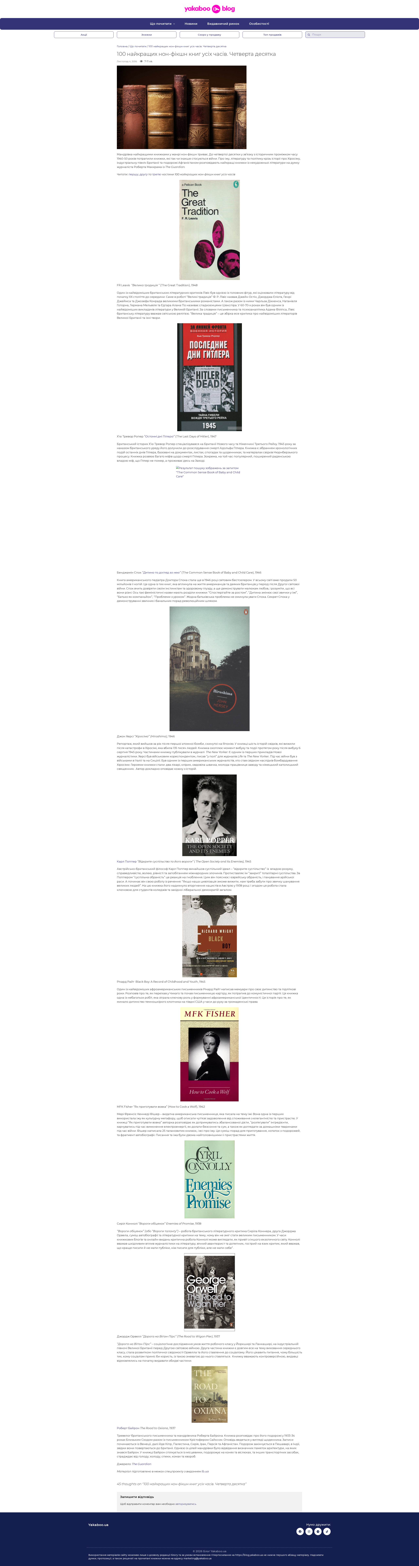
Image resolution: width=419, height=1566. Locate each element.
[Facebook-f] (300, 1531)
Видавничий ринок (223, 24)
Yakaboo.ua (98, 1525)
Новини (191, 24)
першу (133, 174)
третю (156, 174)
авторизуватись (185, 1503)
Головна (122, 46)
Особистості (259, 24)
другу (144, 174)
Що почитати (161, 24)
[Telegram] (318, 1531)
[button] (84, 34)
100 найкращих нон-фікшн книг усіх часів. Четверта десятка (187, 46)
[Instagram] (309, 1531)
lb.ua (205, 1471)
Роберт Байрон (128, 1428)
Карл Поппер (127, 861)
